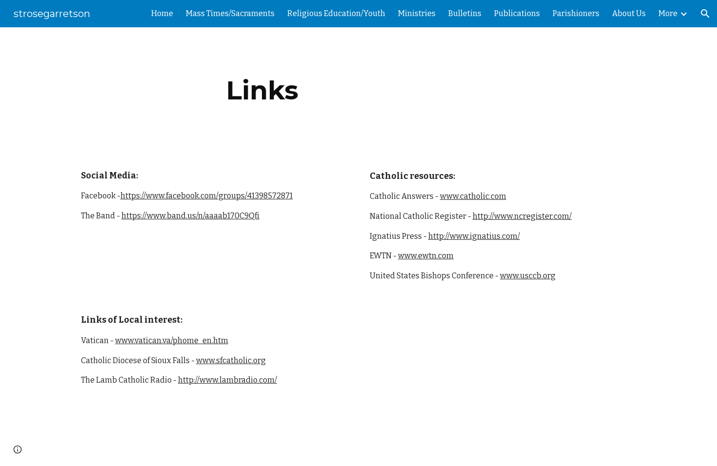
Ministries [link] (417, 13)
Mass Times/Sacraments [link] (230, 13)
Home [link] (162, 13)
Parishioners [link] (576, 13)
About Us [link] (629, 13)
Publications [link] (517, 13)
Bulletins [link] (464, 13)
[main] (262, 90)
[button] (705, 13)
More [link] (667, 13)
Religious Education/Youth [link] (336, 13)
